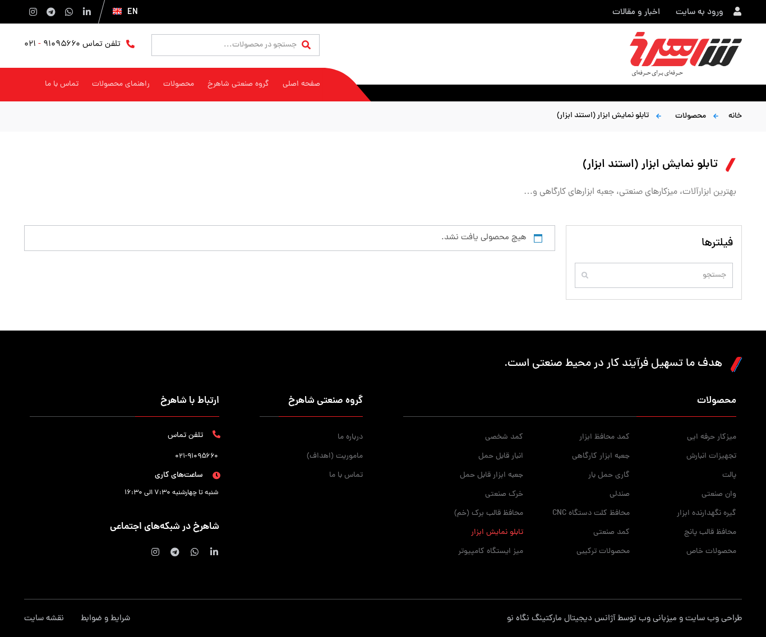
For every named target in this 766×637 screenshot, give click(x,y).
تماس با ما (346, 475)
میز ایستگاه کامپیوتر (490, 551)
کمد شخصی (504, 437)
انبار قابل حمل (500, 456)
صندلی (620, 494)
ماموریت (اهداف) (335, 456)
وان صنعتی (719, 494)
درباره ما (350, 437)
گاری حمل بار (609, 475)
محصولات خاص (711, 551)
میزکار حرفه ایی (711, 437)
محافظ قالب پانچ (710, 532)
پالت (729, 475)
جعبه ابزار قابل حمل (491, 475)
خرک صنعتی (504, 494)
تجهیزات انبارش (711, 456)
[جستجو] (306, 46)
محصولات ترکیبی (603, 551)
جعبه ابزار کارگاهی (601, 456)
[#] (213, 552)
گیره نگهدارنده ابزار (706, 513)
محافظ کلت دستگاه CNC (591, 513)
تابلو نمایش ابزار (497, 532)
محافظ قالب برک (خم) (488, 513)
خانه (735, 116)
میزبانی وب (658, 618)
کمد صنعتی (611, 532)
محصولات (690, 116)
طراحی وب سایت (713, 618)
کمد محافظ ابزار (604, 437)
